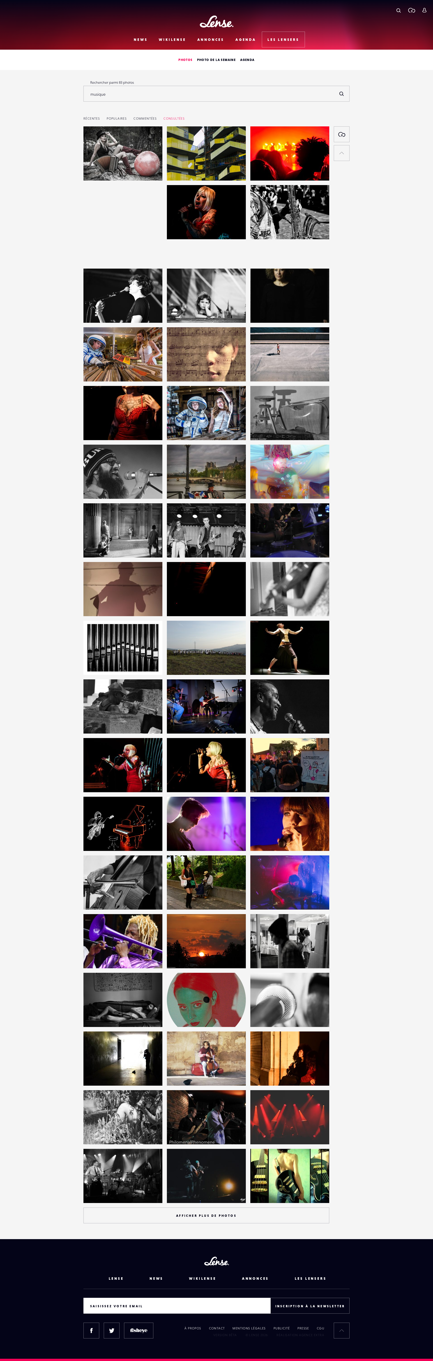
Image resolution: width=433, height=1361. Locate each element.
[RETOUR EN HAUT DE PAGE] (342, 153)
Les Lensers (283, 39)
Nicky (92, 842)
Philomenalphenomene (273, 548)
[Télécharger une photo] (411, 10)
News (140, 39)
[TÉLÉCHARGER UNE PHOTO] (342, 134)
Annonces (210, 39)
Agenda (245, 39)
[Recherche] (398, 10)
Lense (116, 1278)
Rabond (261, 959)
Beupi (92, 1018)
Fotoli (92, 1194)
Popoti (176, 313)
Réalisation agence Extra (300, 1335)
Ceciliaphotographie (187, 959)
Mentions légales (249, 1328)
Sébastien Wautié (185, 372)
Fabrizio (261, 313)
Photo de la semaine (216, 60)
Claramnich (97, 171)
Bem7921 (262, 783)
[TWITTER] (112, 1330)
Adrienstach (97, 959)
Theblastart (180, 842)
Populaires (117, 118)
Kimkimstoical (265, 171)
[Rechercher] (342, 94)
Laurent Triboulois (269, 372)
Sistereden (96, 548)
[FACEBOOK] (91, 1330)
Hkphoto (262, 230)
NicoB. (93, 372)
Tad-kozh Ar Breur (102, 666)
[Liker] (152, 139)
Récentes (91, 118)
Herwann (262, 666)
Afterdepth (180, 1194)
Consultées (174, 118)
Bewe (259, 1018)
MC (257, 1194)
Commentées (145, 118)
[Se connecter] (424, 10)
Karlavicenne (265, 490)
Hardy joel (96, 490)
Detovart (178, 171)
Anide (176, 1018)
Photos (185, 60)
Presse (303, 1328)
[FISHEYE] (138, 1330)
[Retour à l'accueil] (216, 22)
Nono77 (94, 724)
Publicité (282, 1328)
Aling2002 (262, 1135)
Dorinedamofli (266, 900)
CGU (320, 1328)
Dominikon (263, 431)
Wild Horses (181, 1076)
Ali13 (175, 724)
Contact (217, 1328)
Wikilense (172, 39)
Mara (175, 666)
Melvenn (95, 313)
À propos (192, 1328)
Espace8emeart (183, 490)
